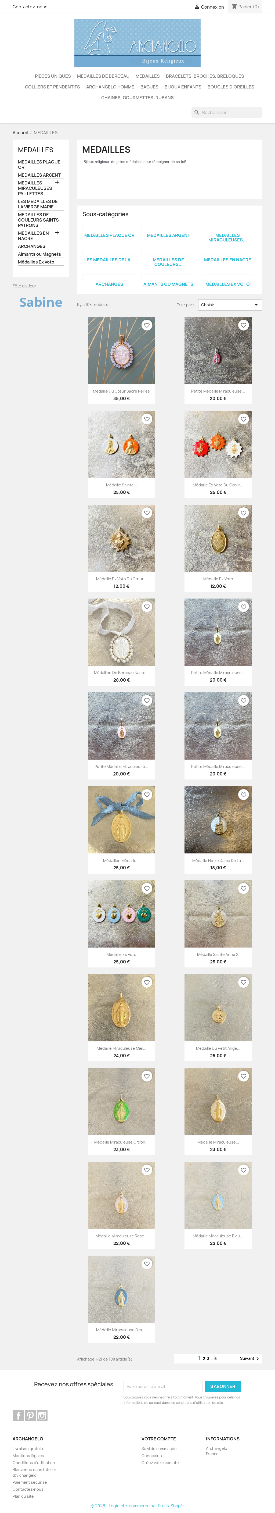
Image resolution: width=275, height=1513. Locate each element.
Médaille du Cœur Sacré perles (121, 391)
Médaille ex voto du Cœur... (218, 484)
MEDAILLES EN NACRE (33, 235)
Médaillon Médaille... (121, 860)
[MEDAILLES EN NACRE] (227, 252)
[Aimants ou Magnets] (168, 277)
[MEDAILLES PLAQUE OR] (109, 228)
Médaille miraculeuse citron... (121, 1142)
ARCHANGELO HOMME (110, 87)
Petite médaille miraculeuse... (218, 391)
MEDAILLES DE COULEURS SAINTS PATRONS (38, 220)
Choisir (230, 305)
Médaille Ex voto (218, 578)
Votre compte (159, 1439)
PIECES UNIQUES (53, 76)
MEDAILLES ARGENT (39, 175)
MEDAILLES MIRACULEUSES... (227, 237)
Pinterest (30, 1415)
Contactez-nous (30, 7)
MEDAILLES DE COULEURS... (168, 262)
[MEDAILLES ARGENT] (168, 228)
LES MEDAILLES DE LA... (109, 260)
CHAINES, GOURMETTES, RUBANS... (139, 98)
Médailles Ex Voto (36, 262)
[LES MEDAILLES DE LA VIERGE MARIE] (109, 252)
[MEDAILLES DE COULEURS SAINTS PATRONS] (168, 252)
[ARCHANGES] (109, 277)
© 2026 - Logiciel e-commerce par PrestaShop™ (137, 1506)
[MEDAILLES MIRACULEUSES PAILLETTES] (227, 228)
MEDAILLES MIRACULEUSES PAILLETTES (35, 188)
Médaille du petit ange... (218, 1048)
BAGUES (149, 87)
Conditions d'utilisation (34, 1462)
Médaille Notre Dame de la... (218, 860)
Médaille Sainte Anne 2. (218, 954)
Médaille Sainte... (121, 484)
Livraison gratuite (29, 1448)
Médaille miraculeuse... (218, 1142)
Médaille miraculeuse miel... (121, 1048)
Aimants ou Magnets (39, 254)
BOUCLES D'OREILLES (231, 87)
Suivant (250, 1358)
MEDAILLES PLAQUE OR (39, 164)
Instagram (42, 1415)
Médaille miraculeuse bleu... (218, 1235)
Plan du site (23, 1496)
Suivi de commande (159, 1448)
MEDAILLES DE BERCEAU (103, 76)
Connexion (152, 1455)
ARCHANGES (31, 246)
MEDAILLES (148, 76)
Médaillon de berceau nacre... (121, 672)
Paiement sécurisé (30, 1482)
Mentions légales (28, 1455)
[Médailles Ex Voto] (227, 277)
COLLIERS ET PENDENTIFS (52, 87)
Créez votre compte (160, 1462)
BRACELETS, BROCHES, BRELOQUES (205, 76)
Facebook (18, 1415)
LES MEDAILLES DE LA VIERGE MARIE (38, 204)
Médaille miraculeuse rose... (121, 1235)
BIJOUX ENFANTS (183, 87)
